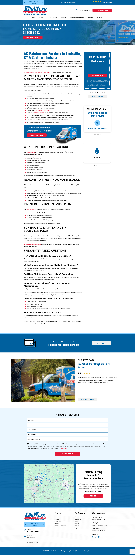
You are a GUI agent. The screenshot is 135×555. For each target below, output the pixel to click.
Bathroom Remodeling (60, 525)
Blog (76, 528)
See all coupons (97, 96)
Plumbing (57, 519)
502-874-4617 (85, 10)
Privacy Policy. (63, 448)
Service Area (78, 519)
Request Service (67, 454)
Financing (77, 523)
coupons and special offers (42, 110)
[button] (90, 92)
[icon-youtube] (99, 537)
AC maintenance (30, 152)
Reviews (77, 525)
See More (93, 496)
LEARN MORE (101, 343)
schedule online (33, 37)
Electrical (57, 523)
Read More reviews (87, 399)
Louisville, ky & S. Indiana (34, 2)
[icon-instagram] (96, 537)
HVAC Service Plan (31, 209)
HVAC (56, 517)
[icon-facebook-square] (93, 537)
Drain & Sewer (58, 521)
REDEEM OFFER (96, 75)
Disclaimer (79, 551)
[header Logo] (38, 10)
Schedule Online (103, 10)
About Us (77, 517)
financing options (39, 113)
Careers (76, 521)
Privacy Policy (88, 551)
